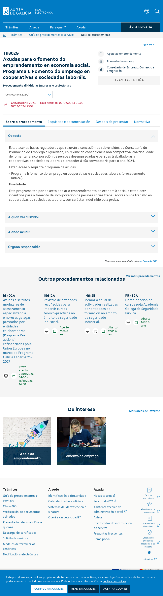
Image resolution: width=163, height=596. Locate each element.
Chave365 (9, 506)
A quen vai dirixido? (23, 217)
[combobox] (28, 94)
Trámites (16, 35)
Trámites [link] (12, 27)
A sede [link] (34, 27)
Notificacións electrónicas (20, 554)
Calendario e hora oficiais (65, 501)
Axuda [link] (81, 27)
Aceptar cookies (115, 588)
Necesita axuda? (104, 496)
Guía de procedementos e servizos (52, 35)
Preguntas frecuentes (108, 533)
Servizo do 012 (104, 501)
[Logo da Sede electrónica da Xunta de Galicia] (28, 11)
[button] (157, 11)
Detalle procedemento (96, 35)
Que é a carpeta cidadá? (64, 517)
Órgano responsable (24, 247)
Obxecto (14, 136)
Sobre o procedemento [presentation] (24, 122)
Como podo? (102, 539)
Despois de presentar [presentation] (112, 122)
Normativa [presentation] (142, 122)
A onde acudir (19, 232)
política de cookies (114, 581)
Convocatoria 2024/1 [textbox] (17, 94)
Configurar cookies (49, 588)
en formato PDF (148, 261)
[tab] (24, 121)
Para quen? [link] (58, 27)
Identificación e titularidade (67, 496)
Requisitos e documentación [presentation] (69, 122)
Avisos (98, 517)
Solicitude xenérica (15, 538)
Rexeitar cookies (83, 588)
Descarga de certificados (19, 533)
